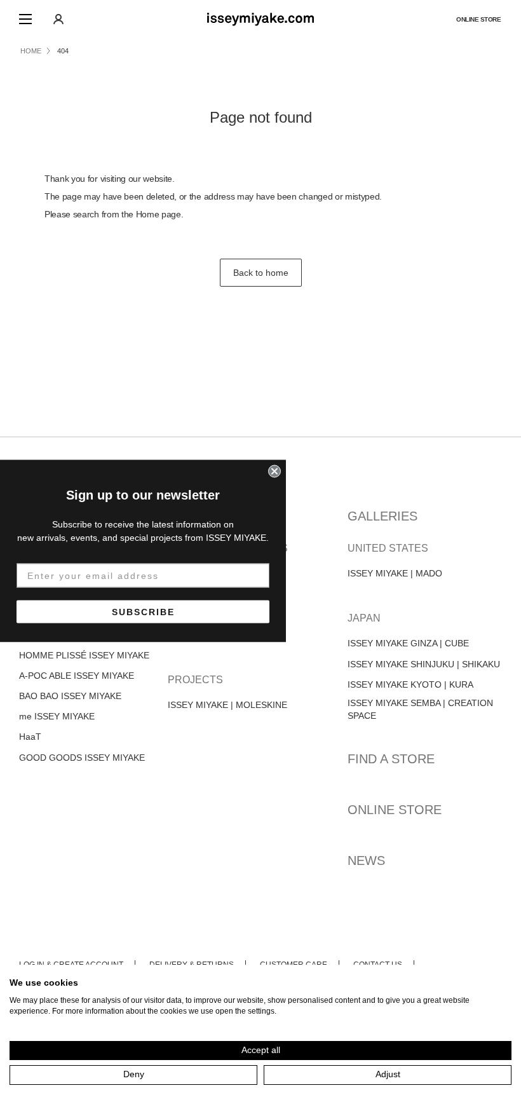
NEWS (366, 860)
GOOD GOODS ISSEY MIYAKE (82, 757)
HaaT (30, 736)
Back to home (260, 273)
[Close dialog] (274, 471)
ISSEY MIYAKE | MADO (395, 573)
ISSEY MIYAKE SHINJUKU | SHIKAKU (424, 664)
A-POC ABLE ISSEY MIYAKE (76, 675)
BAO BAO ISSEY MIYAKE (70, 696)
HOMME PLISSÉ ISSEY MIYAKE (84, 655)
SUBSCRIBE (143, 612)
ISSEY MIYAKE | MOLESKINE (227, 705)
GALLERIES (382, 516)
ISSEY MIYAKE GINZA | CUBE (408, 643)
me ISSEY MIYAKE (57, 716)
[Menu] (25, 19)
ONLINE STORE (478, 19)
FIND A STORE (391, 759)
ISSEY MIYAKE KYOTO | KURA (410, 684)
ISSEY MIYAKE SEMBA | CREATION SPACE (420, 709)
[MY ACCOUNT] (58, 19)
